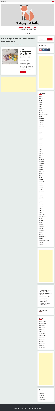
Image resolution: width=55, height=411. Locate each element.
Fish (41, 145)
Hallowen (42, 159)
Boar (41, 108)
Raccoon (42, 208)
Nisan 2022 (42, 327)
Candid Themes (38, 408)
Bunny (41, 112)
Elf (40, 143)
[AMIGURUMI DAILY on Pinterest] (40, 50)
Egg (41, 139)
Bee (41, 104)
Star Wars (42, 230)
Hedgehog (42, 163)
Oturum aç (42, 393)
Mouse (41, 187)
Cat (41, 116)
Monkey (41, 183)
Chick (41, 122)
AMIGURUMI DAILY (27, 27)
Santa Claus (42, 214)
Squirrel (41, 228)
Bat (41, 100)
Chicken (41, 124)
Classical (42, 126)
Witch (41, 244)
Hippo (41, 165)
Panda (41, 195)
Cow (23, 49)
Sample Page (3, 1)
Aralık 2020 (42, 347)
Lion (41, 177)
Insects (41, 167)
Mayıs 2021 (42, 337)
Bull (20, 49)
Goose (41, 157)
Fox (41, 149)
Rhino (41, 212)
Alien (41, 96)
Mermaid (42, 181)
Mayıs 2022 (42, 325)
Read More (23, 72)
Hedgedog (42, 161)
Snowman (42, 226)
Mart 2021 (42, 341)
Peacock (42, 198)
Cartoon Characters (44, 114)
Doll (41, 134)
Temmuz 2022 (43, 321)
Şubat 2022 (42, 331)
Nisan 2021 (42, 339)
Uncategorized (43, 236)
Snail (41, 222)
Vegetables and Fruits (44, 240)
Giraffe (41, 153)
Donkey (41, 136)
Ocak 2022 (42, 333)
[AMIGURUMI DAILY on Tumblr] (49, 50)
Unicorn (41, 238)
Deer (41, 130)
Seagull (41, 218)
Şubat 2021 (42, 343)
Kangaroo (42, 171)
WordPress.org (43, 399)
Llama (41, 179)
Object (41, 189)
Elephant (42, 141)
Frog (41, 151)
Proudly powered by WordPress (20, 408)
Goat (41, 155)
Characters (42, 120)
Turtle (41, 234)
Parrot (41, 197)
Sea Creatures (43, 216)
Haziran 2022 (43, 323)
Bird (41, 106)
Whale (41, 242)
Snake (41, 224)
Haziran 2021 (43, 335)
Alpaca (41, 98)
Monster (42, 185)
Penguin (41, 200)
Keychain (42, 173)
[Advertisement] (18, 84)
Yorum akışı (42, 397)
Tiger (41, 232)
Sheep (41, 220)
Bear (41, 102)
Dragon (41, 137)
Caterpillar (42, 118)
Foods (41, 147)
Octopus (42, 191)
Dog (41, 132)
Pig (41, 202)
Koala (41, 175)
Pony (41, 204)
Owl (41, 193)
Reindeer (42, 210)
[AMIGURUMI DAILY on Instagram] (43, 50)
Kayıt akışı (42, 395)
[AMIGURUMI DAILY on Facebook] (46, 50)
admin (29, 57)
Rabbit (41, 206)
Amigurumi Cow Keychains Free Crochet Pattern (25, 53)
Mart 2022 (42, 329)
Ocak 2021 (42, 345)
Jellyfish (41, 169)
